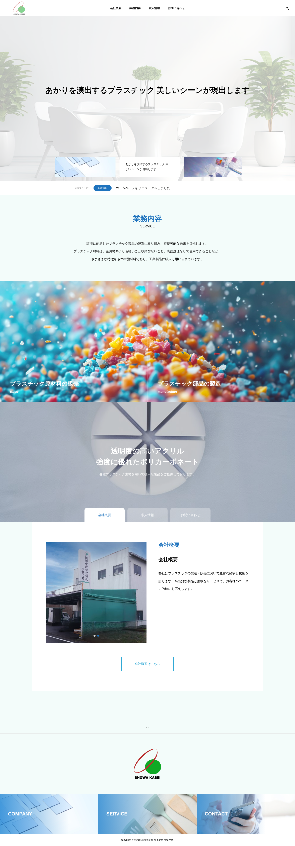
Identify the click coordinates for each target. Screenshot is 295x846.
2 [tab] (98, 636)
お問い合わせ (176, 8)
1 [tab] (95, 636)
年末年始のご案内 (128, 188)
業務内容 (135, 8)
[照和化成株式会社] (19, 8)
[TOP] (147, 727)
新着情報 (102, 188)
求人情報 (154, 8)
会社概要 (115, 8)
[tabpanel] (147, 90)
